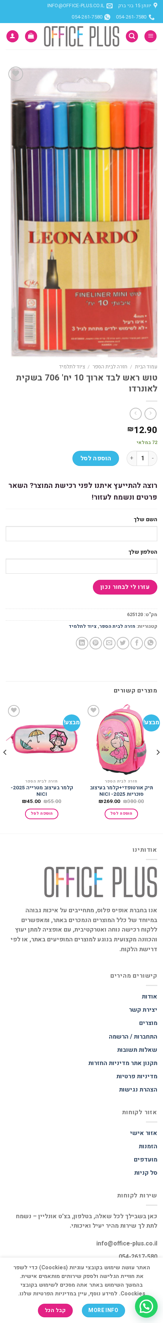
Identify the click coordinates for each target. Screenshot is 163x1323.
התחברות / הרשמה (133, 1036)
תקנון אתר (144, 1063)
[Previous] (157, 767)
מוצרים (148, 1023)
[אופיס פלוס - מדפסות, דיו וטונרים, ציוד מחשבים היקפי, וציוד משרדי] (81, 36)
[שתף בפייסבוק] (136, 643)
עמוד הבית (146, 367)
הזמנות (148, 1146)
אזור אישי (143, 1133)
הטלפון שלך (143, 552)
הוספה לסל (95, 458)
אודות (149, 996)
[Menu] (150, 36)
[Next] (5, 767)
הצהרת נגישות (138, 1089)
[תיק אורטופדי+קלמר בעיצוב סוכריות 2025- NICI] (121, 739)
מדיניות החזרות (108, 1063)
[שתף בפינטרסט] (95, 643)
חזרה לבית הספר (109, 367)
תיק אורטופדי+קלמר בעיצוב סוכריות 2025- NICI (121, 791)
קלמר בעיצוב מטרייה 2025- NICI (42, 791)
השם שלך (145, 519)
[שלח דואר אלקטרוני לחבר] (109, 643)
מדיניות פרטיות (136, 1076)
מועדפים (145, 1159)
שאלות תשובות (137, 1049)
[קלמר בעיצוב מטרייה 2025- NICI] (42, 739)
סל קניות (145, 1172)
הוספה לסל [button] (121, 814)
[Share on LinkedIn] (82, 643)
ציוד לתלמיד (72, 367)
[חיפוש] (132, 36)
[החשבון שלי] (12, 36)
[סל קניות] (31, 36)
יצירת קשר (143, 1009)
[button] (146, 1306)
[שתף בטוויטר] (123, 643)
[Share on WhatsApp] (150, 643)
